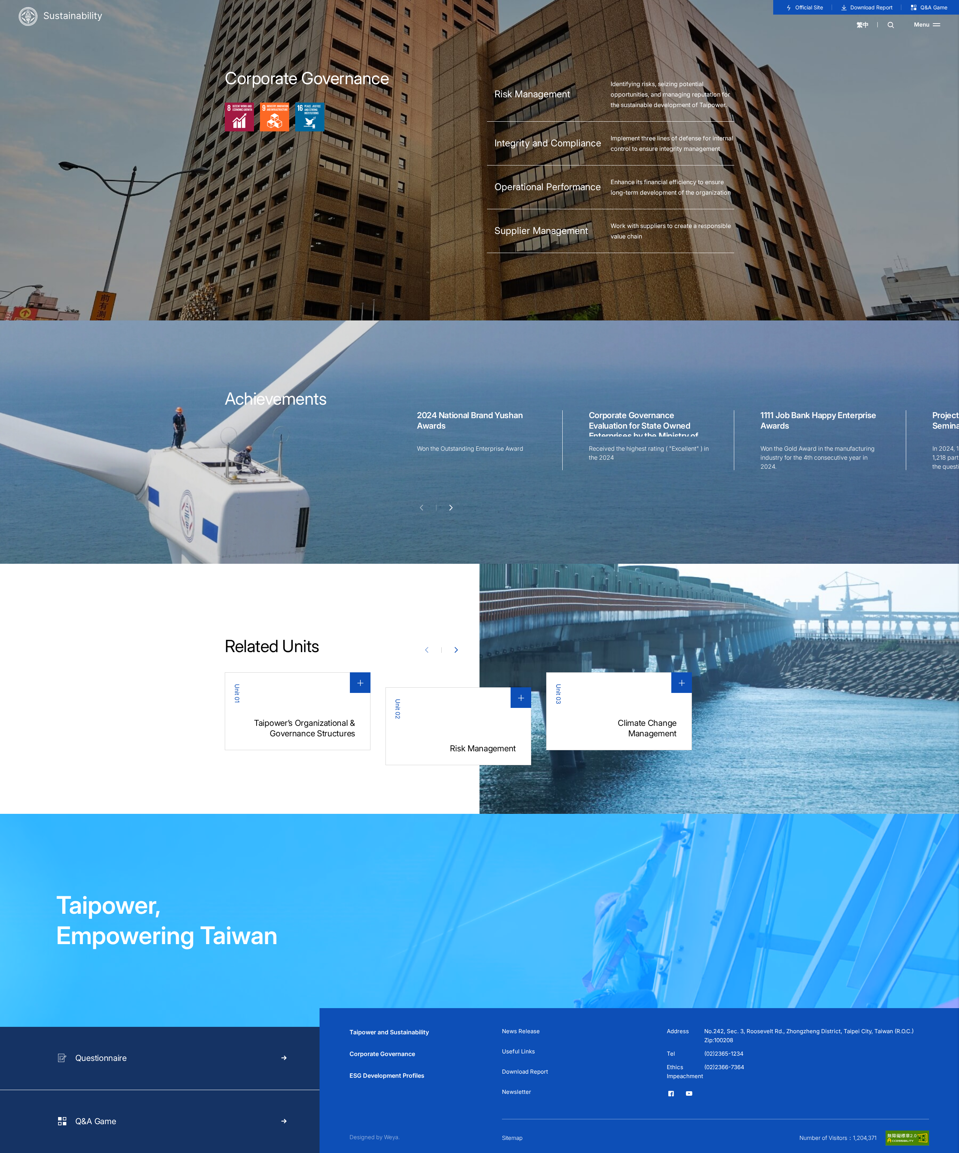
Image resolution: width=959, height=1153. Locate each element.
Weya (391, 1137)
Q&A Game (933, 7)
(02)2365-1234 (724, 1053)
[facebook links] (671, 1093)
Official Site (809, 7)
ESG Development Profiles (387, 1075)
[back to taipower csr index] (60, 17)
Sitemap (512, 1137)
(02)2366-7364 (724, 1067)
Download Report (871, 7)
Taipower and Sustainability (389, 1032)
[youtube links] (688, 1093)
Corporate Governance (382, 1054)
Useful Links (518, 1051)
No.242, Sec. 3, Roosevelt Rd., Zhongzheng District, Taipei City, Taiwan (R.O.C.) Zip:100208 (809, 1036)
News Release (521, 1031)
